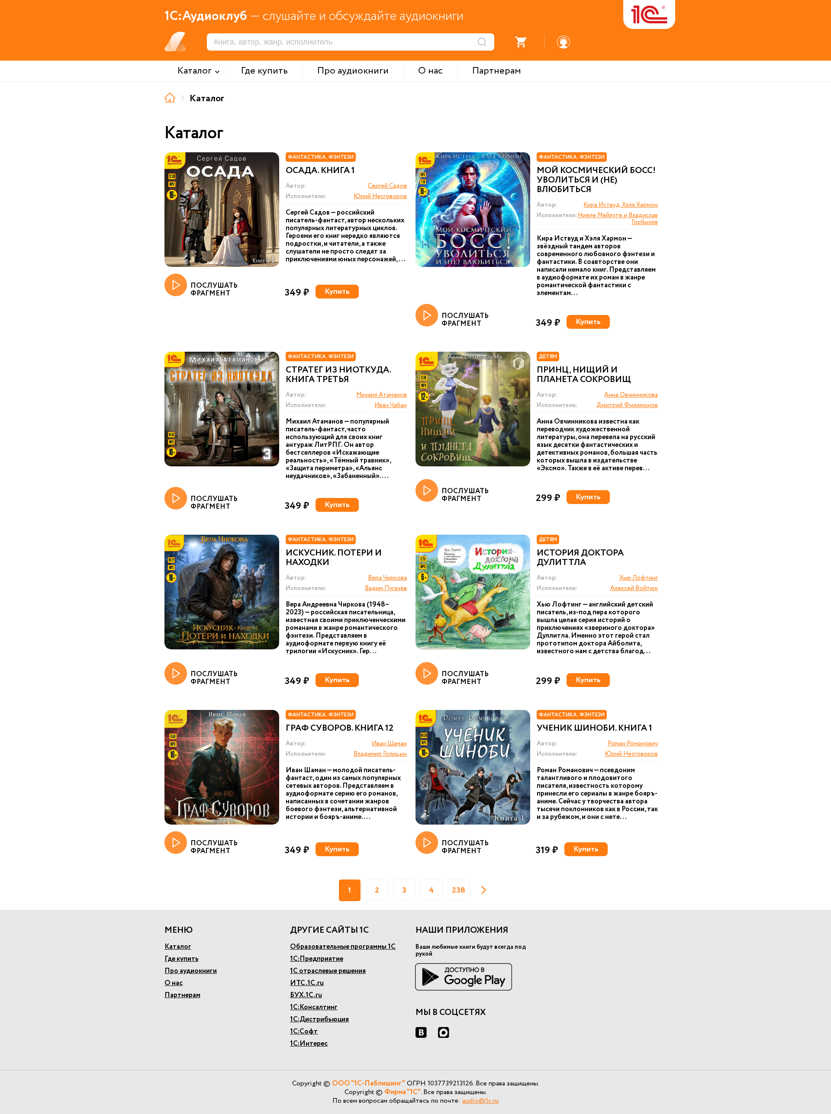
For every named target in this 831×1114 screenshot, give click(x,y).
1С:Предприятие (316, 959)
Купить (337, 291)
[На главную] (169, 98)
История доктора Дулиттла (580, 558)
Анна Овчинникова (631, 395)
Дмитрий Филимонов (627, 405)
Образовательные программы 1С (343, 947)
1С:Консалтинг (314, 1007)
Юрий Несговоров (380, 196)
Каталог (177, 947)
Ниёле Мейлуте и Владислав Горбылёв (618, 219)
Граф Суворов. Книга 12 (339, 728)
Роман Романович (633, 743)
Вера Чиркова (387, 578)
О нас (173, 983)
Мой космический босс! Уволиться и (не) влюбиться (596, 180)
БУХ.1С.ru (306, 995)
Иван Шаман (389, 743)
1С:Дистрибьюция (319, 1019)
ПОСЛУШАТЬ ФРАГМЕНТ (214, 289)
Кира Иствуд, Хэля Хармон (620, 205)
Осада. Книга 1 (320, 171)
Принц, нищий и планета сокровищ (584, 375)
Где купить (181, 959)
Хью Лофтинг (638, 578)
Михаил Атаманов (381, 395)
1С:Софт (304, 1032)
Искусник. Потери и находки (334, 558)
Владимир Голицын (380, 754)
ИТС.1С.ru (307, 983)
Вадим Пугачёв (386, 588)
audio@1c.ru (480, 1101)
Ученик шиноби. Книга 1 (594, 728)
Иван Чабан (390, 405)
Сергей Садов (387, 186)
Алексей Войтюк (634, 588)
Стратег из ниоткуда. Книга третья (338, 375)
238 (458, 890)
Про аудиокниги (190, 971)
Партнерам (182, 995)
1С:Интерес (309, 1044)
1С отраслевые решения (328, 971)
